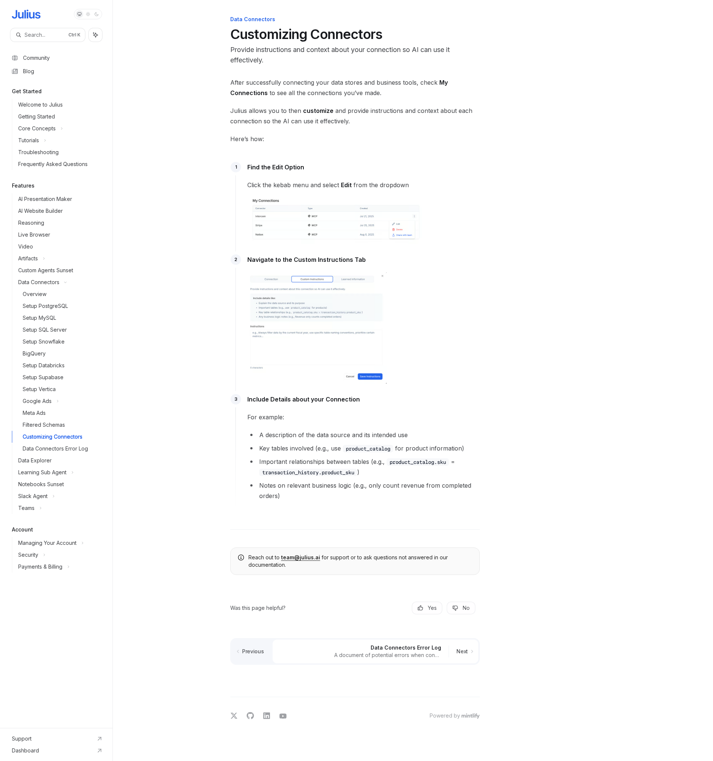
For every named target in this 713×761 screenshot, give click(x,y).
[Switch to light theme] (88, 14)
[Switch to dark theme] (96, 14)
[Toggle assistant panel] (95, 35)
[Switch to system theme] (79, 14)
